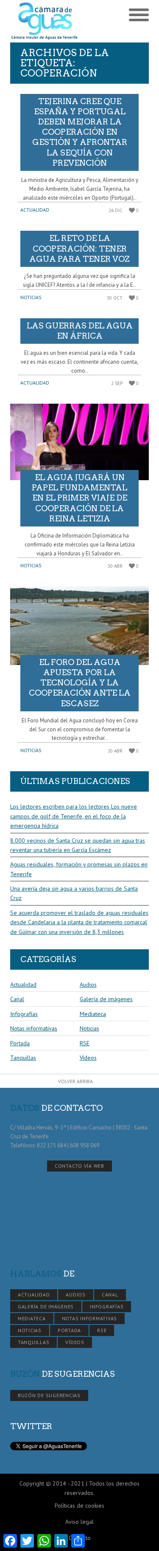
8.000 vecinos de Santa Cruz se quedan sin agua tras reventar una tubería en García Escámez (77, 845)
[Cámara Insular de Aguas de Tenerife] (45, 21)
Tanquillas (23, 1057)
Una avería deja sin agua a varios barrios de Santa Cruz (74, 893)
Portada (20, 1043)
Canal (17, 999)
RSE (84, 1043)
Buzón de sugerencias (49, 1395)
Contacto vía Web (79, 1166)
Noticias (31, 297)
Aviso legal (79, 1522)
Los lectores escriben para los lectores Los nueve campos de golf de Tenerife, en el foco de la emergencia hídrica (73, 816)
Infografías (24, 1014)
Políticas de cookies (79, 1505)
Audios (88, 984)
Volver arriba (75, 1081)
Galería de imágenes (106, 999)
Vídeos (88, 1057)
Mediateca (93, 1014)
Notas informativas (33, 1028)
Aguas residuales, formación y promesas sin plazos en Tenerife (79, 868)
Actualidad (34, 210)
